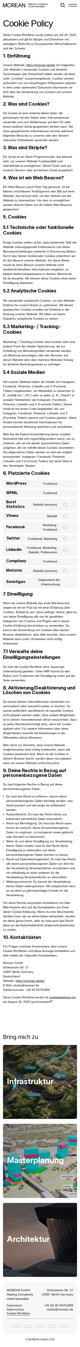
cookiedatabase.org (62, 997)
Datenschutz (15, 1309)
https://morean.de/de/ (40, 65)
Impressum (14, 1305)
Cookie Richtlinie (18, 1313)
